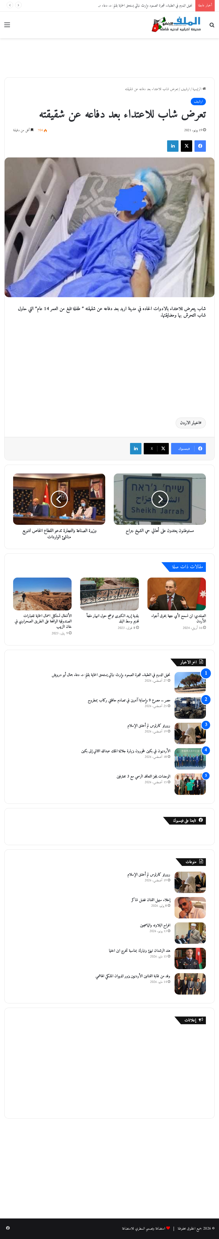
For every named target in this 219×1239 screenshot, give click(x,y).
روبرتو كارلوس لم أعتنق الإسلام (148, 725)
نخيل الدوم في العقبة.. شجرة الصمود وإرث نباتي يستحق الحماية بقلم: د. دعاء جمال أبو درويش (136, 5)
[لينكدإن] (173, 146)
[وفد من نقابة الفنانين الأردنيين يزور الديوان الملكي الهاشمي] (190, 984)
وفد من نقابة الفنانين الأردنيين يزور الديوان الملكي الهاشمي (133, 976)
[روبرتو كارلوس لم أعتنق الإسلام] (190, 733)
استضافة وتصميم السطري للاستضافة (143, 1228)
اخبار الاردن (189, 423)
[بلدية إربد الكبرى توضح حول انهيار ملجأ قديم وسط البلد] (109, 594)
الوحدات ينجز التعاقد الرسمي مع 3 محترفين (143, 776)
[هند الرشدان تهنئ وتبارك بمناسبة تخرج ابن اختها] (190, 958)
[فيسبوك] (200, 146)
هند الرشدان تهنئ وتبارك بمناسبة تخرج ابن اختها (139, 950)
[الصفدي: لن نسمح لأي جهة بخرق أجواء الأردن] (176, 594)
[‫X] (186, 146)
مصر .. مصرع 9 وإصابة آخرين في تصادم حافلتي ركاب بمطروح (129, 700)
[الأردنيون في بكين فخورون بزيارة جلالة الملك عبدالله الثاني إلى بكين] (190, 759)
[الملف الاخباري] (174, 25)
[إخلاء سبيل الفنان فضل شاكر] (190, 907)
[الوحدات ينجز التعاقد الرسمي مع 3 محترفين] (190, 784)
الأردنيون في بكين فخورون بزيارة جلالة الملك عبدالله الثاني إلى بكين (125, 751)
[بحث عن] (212, 27)
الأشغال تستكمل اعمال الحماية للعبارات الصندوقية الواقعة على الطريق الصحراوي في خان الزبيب (43, 621)
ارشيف (185, 89)
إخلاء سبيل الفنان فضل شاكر (150, 900)
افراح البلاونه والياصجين (155, 925)
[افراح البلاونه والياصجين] (190, 933)
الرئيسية (197, 89)
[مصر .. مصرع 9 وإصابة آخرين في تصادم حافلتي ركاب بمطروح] (190, 708)
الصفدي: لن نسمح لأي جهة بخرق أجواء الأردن (178, 618)
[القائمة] (7, 27)
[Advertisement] (109, 57)
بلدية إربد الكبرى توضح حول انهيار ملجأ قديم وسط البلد (112, 618)
